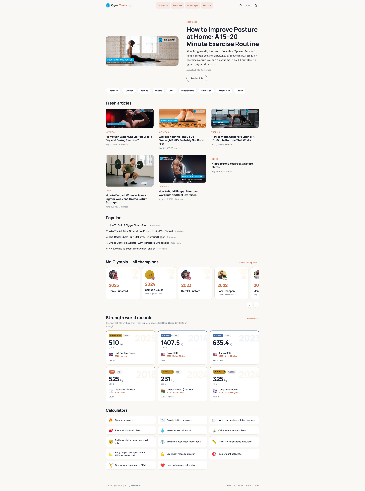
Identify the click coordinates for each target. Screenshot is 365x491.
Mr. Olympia (192, 5)
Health (240, 90)
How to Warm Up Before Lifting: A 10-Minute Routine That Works (233, 138)
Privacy (249, 485)
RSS (257, 485)
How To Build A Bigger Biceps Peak (128, 225)
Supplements (187, 90)
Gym (121, 5)
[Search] (241, 5)
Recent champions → (249, 262)
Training (144, 90)
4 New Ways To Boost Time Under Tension (132, 248)
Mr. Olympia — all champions (132, 261)
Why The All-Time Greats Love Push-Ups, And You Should (141, 231)
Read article (197, 78)
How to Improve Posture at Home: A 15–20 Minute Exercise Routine (222, 36)
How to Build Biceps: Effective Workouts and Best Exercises (178, 193)
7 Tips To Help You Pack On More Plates (232, 165)
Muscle (158, 90)
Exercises (191, 22)
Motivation (206, 90)
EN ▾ (248, 5)
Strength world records (129, 317)
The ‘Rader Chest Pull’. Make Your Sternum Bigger (137, 237)
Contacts (238, 485)
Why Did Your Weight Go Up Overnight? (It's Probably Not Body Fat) (181, 140)
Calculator (163, 5)
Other (171, 90)
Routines (177, 5)
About (229, 485)
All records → (253, 318)
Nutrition (129, 90)
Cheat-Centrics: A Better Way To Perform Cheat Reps (139, 242)
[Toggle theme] (256, 5)
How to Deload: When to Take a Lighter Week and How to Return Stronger (127, 199)
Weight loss (224, 90)
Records (207, 5)
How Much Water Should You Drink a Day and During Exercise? (129, 138)
